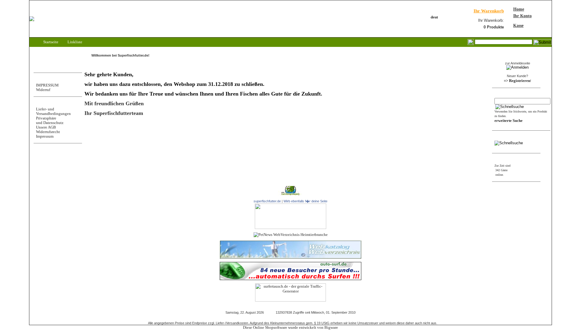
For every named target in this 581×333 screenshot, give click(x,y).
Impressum (45, 136)
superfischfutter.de (267, 201)
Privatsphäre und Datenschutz (50, 120)
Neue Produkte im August (105, 141)
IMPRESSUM (47, 85)
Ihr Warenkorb (489, 10)
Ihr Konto (522, 16)
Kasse (518, 25)
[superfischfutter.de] (290, 227)
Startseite (50, 42)
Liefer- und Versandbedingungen (53, 111)
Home (518, 9)
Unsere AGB (46, 127)
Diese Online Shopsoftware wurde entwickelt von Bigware (290, 327)
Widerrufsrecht (48, 131)
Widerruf (43, 89)
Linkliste (74, 42)
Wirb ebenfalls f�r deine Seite (305, 201)
